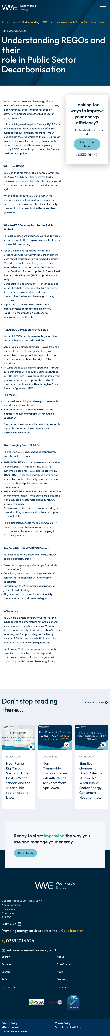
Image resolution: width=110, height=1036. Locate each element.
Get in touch (25, 853)
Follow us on (9, 923)
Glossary (62, 979)
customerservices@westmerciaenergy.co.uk (31, 950)
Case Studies (64, 964)
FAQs (5, 979)
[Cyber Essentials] (73, 1002)
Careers (61, 987)
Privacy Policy (9, 1023)
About (60, 956)
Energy (6, 956)
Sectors (6, 971)
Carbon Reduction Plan (15, 1031)
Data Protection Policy (68, 1027)
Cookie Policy (62, 1023)
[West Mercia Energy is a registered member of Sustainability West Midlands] (55, 1002)
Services (6, 964)
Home (5, 22)
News (15, 22)
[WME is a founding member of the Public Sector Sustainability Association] (36, 1002)
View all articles (94, 702)
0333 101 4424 (89, 154)
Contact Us (8, 987)
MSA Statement (11, 1027)
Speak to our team (87, 144)
